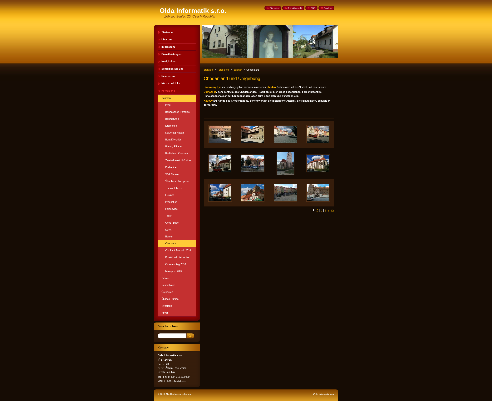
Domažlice (210, 91)
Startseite (209, 70)
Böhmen (238, 70)
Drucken (328, 8)
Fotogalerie (223, 70)
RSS (313, 8)
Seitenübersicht (295, 8)
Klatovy (208, 100)
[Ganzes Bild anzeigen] (220, 134)
